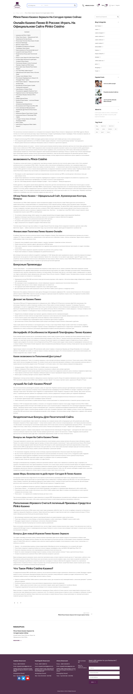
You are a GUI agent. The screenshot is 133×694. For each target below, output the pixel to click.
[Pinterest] (20, 602)
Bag (97, 126)
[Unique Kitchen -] (17, 5)
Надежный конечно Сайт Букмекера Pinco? (27, 93)
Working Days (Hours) (18, 673)
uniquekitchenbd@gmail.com (24, 666)
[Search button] (75, 5)
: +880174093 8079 (65, 664)
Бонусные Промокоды (21, 42)
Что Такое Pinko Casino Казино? (24, 70)
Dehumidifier (98, 46)
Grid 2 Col (103, 126)
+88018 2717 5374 (89, 5)
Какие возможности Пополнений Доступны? (27, 50)
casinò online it (99, 43)
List (115, 129)
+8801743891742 (43, 664)
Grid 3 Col (111, 126)
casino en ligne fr (99, 33)
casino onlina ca (99, 36)
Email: (14, 666)
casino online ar (99, 40)
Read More (16, 640)
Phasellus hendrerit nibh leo (111, 92)
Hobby (97, 129)
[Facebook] (14, 602)
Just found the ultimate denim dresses (110, 100)
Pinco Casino (19, 122)
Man (97, 132)
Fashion (97, 50)
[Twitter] (17, 602)
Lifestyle (97, 57)
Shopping (97, 67)
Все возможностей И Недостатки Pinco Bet (27, 106)
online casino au (99, 60)
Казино (18, 111)
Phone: (15, 664)
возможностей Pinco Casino (23, 35)
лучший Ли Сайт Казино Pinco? (24, 52)
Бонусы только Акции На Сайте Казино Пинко (27, 57)
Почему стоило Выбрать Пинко (24, 76)
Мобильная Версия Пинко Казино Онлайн (26, 113)
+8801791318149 (21, 664)
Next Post (73, 614)
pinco (21, 13)
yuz (78, 170)
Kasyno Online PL (99, 53)
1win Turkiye (98, 26)
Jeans (103, 129)
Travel (96, 71)
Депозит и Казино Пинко (22, 44)
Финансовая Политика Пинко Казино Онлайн (27, 41)
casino (96, 29)
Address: (15, 668)
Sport (102, 132)
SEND (92, 682)
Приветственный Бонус (22, 98)
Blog (17, 13)
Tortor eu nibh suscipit (110, 83)
